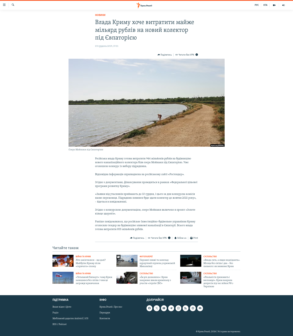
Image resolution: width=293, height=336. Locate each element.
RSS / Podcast (59, 324)
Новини (100, 15)
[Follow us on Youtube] (164, 308)
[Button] (164, 55)
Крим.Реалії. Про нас (110, 307)
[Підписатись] (200, 308)
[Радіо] (283, 5)
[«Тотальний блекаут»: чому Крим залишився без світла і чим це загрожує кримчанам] (63, 278)
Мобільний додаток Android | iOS (70, 318)
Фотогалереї (146, 257)
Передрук (104, 313)
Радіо (55, 313)
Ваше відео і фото (61, 307)
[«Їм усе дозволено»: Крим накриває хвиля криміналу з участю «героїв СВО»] (126, 278)
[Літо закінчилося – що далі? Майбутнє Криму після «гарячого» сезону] (63, 261)
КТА (265, 5)
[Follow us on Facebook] (149, 308)
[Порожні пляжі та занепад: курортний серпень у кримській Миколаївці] (126, 261)
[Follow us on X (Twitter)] (156, 308)
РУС (257, 5)
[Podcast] (193, 308)
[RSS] (185, 308)
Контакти (104, 318)
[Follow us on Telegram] (171, 308)
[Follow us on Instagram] (178, 308)
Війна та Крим (83, 257)
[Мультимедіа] (274, 5)
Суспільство (210, 257)
